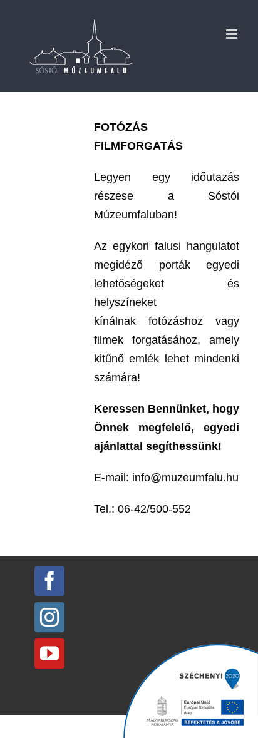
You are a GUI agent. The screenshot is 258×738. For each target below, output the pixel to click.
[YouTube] (49, 653)
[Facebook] (49, 581)
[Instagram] (49, 617)
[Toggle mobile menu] (232, 34)
